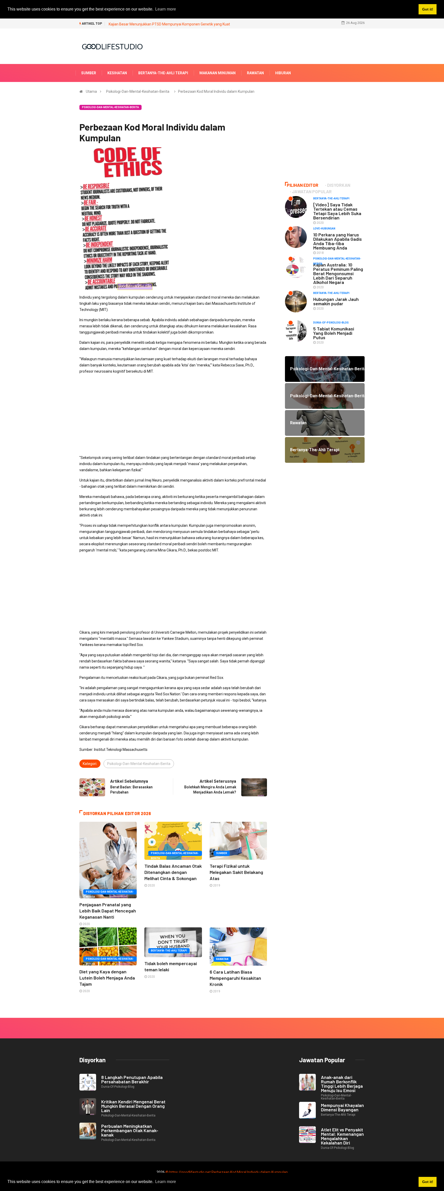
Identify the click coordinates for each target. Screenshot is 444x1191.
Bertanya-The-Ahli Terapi (163, 73)
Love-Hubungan (324, 228)
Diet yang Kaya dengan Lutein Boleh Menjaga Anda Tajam (107, 978)
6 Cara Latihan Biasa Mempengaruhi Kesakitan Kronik (235, 978)
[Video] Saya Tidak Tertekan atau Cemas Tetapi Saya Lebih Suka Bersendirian (337, 211)
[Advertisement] (173, 414)
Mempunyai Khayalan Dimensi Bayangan (342, 1107)
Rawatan (255, 73)
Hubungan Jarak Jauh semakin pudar (336, 301)
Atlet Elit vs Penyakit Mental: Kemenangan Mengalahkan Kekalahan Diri (342, 1136)
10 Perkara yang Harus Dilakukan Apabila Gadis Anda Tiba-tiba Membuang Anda (337, 241)
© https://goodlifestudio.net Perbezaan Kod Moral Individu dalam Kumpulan (226, 1172)
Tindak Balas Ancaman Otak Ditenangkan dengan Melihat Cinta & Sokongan (173, 872)
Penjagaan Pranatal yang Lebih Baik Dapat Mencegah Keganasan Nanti (107, 911)
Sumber (88, 73)
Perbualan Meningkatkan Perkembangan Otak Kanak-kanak (129, 1130)
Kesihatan (117, 73)
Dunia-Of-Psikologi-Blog (331, 322)
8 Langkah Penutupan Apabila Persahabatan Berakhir (132, 1079)
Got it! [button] (427, 1182)
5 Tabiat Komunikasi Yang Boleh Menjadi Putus (333, 333)
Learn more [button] (165, 1181)
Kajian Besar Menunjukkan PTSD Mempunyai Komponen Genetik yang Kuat (169, 24)
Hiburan (283, 73)
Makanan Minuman (217, 73)
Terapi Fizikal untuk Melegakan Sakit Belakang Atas (236, 872)
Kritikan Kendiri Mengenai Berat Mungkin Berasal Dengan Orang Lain (133, 1106)
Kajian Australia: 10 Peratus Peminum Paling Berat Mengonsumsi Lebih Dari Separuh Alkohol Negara (338, 273)
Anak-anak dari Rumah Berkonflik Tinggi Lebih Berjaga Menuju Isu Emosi (342, 1083)
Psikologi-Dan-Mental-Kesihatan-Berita (137, 91)
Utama (91, 91)
